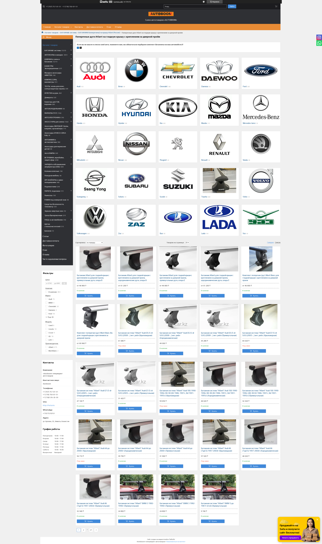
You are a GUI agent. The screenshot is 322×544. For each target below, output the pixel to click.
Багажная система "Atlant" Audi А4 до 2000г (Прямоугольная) (176, 449)
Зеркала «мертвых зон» (54, 211)
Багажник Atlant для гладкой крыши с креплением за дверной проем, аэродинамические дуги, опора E (217, 277)
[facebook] (78, 48)
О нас (109, 27)
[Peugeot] (177, 143)
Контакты (79, 27)
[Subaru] (136, 180)
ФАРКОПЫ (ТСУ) (51, 113)
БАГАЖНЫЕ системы (68, 33)
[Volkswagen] (94, 217)
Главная (47, 27)
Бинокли (48, 231)
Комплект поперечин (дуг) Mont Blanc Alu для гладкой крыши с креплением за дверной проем (95, 335)
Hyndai (121, 123)
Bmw (120, 86)
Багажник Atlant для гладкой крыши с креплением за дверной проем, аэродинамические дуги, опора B (134, 277)
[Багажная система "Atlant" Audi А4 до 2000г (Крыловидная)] (95, 432)
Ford (245, 86)
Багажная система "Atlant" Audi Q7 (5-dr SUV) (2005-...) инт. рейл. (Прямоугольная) (136, 391)
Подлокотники (50, 187)
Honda (79, 123)
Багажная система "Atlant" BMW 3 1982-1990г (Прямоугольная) (136, 504)
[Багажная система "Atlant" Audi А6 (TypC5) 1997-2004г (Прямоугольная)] (95, 487)
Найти (232, 6)
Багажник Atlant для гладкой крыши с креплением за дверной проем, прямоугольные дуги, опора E (176, 277)
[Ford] (261, 70)
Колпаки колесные (52, 171)
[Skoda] (261, 143)
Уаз (244, 233)
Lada (203, 233)
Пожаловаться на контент (175, 541)
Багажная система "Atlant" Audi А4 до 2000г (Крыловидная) (93, 449)
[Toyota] (219, 180)
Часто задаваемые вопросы (54, 259)
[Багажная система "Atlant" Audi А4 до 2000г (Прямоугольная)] (178, 432)
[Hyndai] (136, 106)
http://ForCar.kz (49, 405)
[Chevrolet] (177, 70)
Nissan (121, 160)
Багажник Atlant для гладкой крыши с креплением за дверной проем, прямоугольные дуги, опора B (93, 277)
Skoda (245, 160)
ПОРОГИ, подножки (52, 191)
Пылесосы (48, 195)
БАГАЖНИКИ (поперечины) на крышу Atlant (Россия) (99, 33)
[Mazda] (219, 106)
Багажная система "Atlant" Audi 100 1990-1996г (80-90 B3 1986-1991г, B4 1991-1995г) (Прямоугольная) (260, 393)
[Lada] (219, 217)
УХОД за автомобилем (54, 220)
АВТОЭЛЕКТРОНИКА (53, 117)
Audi (78, 86)
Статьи (46, 236)
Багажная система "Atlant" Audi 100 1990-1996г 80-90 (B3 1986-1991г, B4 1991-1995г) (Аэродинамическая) (219, 393)
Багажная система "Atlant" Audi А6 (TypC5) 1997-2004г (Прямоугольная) (93, 504)
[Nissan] (136, 143)
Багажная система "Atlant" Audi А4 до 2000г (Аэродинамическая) (134, 449)
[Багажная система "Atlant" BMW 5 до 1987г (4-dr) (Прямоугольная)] (219, 487)
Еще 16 (50, 317)
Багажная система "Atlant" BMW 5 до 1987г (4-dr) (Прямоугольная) (217, 504)
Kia (161, 123)
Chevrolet (163, 86)
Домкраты (49, 97)
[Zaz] (136, 217)
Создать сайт (118, 2)
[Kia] (177, 106)
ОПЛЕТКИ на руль (51, 93)
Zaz (119, 233)
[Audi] (94, 70)
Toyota (204, 197)
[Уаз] (261, 217)
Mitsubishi (81, 160)
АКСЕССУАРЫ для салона (54, 122)
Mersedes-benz (249, 123)
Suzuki (162, 197)
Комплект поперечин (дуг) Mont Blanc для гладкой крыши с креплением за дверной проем (260, 277)
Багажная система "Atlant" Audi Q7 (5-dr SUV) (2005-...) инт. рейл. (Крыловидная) (259, 334)
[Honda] (94, 106)
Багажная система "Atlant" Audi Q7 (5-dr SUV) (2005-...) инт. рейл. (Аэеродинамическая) (94, 393)
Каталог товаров (61, 27)
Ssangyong (81, 197)
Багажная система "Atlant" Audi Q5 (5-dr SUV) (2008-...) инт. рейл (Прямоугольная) (219, 334)
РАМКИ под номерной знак (55, 200)
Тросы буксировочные (53, 215)
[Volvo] (261, 180)
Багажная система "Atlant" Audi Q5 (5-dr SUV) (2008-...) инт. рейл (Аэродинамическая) (177, 335)
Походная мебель (52, 176)
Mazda (204, 123)
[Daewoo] (219, 70)
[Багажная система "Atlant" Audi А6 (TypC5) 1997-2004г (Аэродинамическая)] (260, 432)
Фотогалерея (48, 245)
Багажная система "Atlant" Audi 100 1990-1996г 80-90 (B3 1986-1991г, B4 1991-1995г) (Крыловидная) (178, 393)
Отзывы (118, 27)
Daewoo (204, 86)
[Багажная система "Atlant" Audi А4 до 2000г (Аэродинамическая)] (136, 432)
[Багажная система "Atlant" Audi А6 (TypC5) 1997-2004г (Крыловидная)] (219, 432)
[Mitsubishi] (94, 143)
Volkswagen (82, 233)
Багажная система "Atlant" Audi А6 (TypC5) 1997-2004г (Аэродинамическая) (260, 449)
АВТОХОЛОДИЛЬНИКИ (53, 109)
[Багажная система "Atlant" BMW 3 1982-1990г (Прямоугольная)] (136, 487)
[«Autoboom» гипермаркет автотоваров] (161, 14)
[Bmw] (136, 70)
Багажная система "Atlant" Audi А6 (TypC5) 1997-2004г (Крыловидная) (216, 449)
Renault (204, 160)
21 (91, 530)
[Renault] (219, 143)
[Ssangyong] (94, 180)
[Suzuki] (177, 180)
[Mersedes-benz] (261, 106)
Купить (90, 296)
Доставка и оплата (95, 27)
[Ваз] (177, 217)
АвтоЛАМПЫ (50, 153)
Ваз (161, 233)
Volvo (245, 197)
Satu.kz (172, 539)
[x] (81, 48)
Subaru (121, 197)
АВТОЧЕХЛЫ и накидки (54, 55)
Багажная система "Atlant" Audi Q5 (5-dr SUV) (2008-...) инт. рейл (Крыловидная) (135, 334)
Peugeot (163, 160)
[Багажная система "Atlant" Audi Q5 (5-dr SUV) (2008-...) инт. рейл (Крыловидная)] (136, 316)
